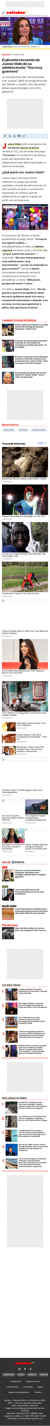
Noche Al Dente (39, 430)
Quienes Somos (33, 1381)
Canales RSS (15, 1381)
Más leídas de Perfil (14, 1098)
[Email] (23, 136)
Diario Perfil (8, 1374)
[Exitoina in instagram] (19, 1369)
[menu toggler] (3, 12)
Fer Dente (23, 430)
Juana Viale (14, 144)
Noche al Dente (30, 148)
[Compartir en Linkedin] (19, 136)
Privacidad (28, 1387)
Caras (21, 1374)
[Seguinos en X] (30, 1369)
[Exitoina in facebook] (25, 1369)
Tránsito (38, 1392)
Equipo (40, 1387)
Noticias (32, 1374)
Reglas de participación (18, 1392)
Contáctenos (12, 1387)
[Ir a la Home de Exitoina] (18, 13)
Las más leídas (11, 985)
